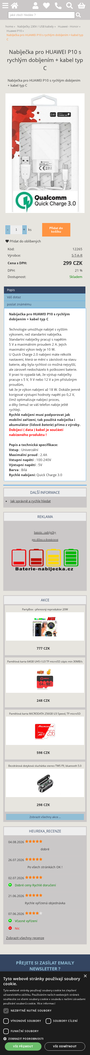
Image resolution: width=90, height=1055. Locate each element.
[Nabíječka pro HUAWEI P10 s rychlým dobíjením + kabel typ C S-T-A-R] (45, 153)
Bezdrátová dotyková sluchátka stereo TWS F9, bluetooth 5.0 (44, 766)
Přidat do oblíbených (25, 241)
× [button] (85, 976)
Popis (11, 290)
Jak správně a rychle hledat (30, 501)
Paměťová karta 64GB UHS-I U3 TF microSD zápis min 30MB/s (45, 661)
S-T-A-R (77, 255)
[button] (45, 1038)
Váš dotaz (14, 297)
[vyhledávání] (72, 7)
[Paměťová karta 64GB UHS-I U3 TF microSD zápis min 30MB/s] (45, 679)
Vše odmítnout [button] (64, 1046)
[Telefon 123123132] (60, 9)
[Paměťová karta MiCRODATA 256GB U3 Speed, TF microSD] (45, 731)
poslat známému (19, 304)
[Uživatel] (49, 7)
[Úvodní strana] (17, 7)
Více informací (46, 1003)
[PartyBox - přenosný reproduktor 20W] (45, 627)
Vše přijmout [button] (23, 1046)
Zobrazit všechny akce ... (45, 817)
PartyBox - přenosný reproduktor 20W (45, 609)
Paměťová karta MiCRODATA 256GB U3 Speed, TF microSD (45, 713)
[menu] (5, 6)
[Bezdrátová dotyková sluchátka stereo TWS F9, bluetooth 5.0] (45, 783)
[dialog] (45, 1013)
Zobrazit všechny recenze (25, 938)
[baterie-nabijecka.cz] (45, 578)
